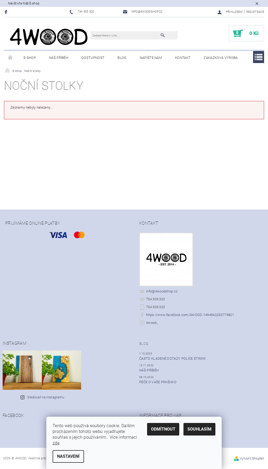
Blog (122, 58)
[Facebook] (6, 12)
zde (56, 442)
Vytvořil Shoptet (252, 458)
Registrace (255, 12)
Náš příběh (149, 370)
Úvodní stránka (10, 58)
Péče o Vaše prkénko (157, 382)
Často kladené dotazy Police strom (172, 358)
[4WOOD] (50, 36)
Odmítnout (163, 429)
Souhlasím (199, 429)
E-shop (30, 58)
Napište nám (151, 58)
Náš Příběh (58, 58)
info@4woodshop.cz (161, 291)
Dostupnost (92, 58)
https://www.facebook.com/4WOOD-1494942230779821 (190, 315)
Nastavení (68, 456)
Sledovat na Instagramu (45, 397)
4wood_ (152, 323)
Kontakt (183, 58)
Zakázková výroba (221, 58)
